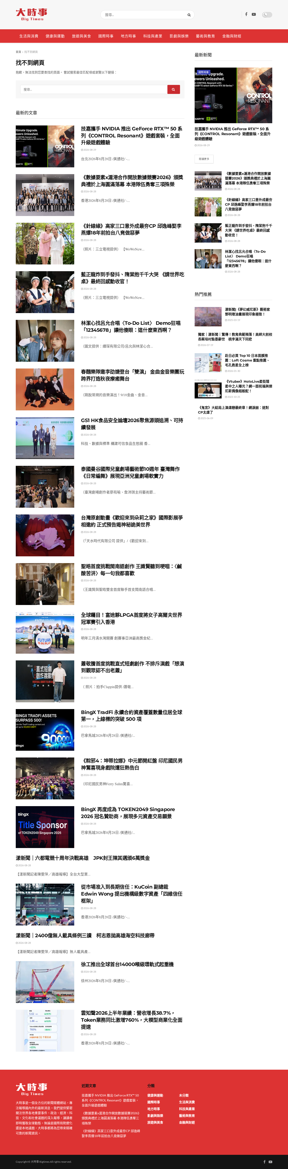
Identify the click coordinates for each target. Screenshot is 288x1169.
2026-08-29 (89, 149)
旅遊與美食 (81, 36)
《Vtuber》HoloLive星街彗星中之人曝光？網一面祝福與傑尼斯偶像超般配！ (248, 386)
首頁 (18, 52)
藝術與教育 (205, 36)
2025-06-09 (206, 418)
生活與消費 (28, 36)
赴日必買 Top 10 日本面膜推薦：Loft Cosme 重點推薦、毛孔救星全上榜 (247, 360)
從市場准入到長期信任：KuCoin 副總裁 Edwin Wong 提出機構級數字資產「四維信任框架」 (131, 894)
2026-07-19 (206, 344)
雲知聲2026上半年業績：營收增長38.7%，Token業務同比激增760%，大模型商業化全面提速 (131, 1020)
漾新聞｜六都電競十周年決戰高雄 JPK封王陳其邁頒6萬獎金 (83, 858)
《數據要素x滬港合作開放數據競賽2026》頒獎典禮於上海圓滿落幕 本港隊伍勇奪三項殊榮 (248, 178)
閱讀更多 (204, 158)
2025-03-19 (233, 319)
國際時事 (106, 36)
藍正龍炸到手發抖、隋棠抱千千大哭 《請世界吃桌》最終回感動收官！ (248, 230)
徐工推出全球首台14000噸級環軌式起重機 (127, 964)
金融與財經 (231, 36)
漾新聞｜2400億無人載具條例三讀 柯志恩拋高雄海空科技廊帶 (85, 935)
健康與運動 (55, 36)
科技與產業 (152, 36)
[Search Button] (190, 14)
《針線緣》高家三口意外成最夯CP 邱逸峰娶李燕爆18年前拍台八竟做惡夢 (248, 204)
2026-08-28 (89, 191)
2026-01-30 (233, 370)
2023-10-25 (233, 396)
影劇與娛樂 (179, 36)
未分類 (184, 1095)
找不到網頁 (31, 52)
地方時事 (128, 36)
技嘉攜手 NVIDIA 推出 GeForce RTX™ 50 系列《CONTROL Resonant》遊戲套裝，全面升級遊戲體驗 (131, 136)
